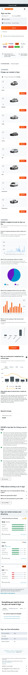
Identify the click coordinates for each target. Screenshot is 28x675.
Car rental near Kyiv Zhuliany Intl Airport (12, 616)
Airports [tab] (5, 608)
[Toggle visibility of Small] (6, 284)
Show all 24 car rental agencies (8, 593)
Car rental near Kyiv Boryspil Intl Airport (12, 618)
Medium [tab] (11, 367)
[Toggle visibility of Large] (17, 284)
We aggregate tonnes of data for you (11, 668)
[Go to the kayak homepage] (9, 9)
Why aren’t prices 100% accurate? (10, 671)
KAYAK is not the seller (7, 666)
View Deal (23, 93)
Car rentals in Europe (18, 650)
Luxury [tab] (21, 367)
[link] (14, 347)
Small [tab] (6, 367)
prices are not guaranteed (6, 662)
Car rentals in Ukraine (11, 652)
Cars (12, 650)
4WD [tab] (17, 367)
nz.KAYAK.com (6, 650)
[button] (26, 5)
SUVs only (5, 31)
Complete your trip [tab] (13, 608)
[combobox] (5, 16)
